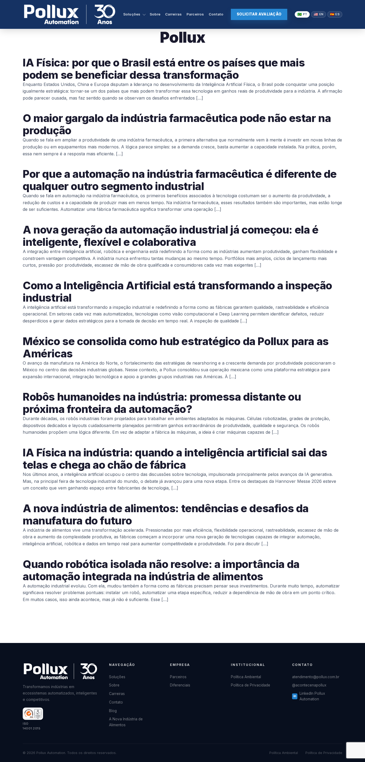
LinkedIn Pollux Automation (312, 696)
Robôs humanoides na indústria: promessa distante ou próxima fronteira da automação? (162, 403)
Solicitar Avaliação (259, 14)
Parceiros (195, 14)
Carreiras (173, 14)
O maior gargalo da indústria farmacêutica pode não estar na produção (177, 124)
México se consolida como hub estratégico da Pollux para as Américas (176, 347)
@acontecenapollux (309, 685)
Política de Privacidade (250, 685)
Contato (216, 14)
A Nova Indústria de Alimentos (126, 722)
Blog (113, 711)
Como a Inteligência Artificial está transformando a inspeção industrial (177, 291)
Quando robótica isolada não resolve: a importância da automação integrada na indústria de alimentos (161, 570)
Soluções (131, 14)
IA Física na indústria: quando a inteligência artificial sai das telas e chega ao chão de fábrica (175, 458)
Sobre (155, 14)
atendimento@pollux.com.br (315, 677)
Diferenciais (180, 685)
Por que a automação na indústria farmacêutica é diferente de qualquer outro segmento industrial (180, 180)
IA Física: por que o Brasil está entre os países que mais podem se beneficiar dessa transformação (164, 68)
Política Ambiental (246, 677)
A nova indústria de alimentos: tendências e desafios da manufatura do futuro (166, 514)
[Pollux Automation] (70, 14)
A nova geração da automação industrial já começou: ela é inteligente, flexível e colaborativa (171, 235)
